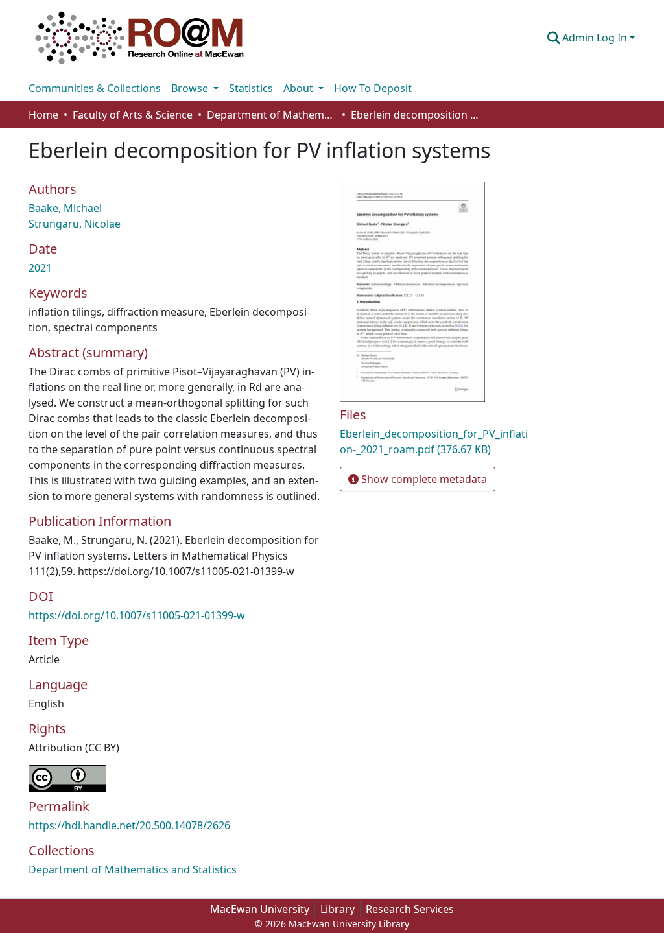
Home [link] (43, 115)
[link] (436, 441)
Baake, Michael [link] (65, 208)
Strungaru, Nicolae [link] (75, 224)
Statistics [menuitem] (251, 88)
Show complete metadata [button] (423, 479)
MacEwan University (259, 909)
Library (337, 909)
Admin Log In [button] (596, 37)
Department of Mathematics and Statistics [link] (272, 115)
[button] (139, 37)
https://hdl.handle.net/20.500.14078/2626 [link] (129, 825)
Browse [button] (191, 88)
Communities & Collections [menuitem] (95, 88)
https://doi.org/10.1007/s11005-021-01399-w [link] (137, 615)
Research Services (410, 909)
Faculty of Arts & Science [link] (133, 115)
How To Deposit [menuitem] (373, 88)
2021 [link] (40, 268)
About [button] (299, 88)
